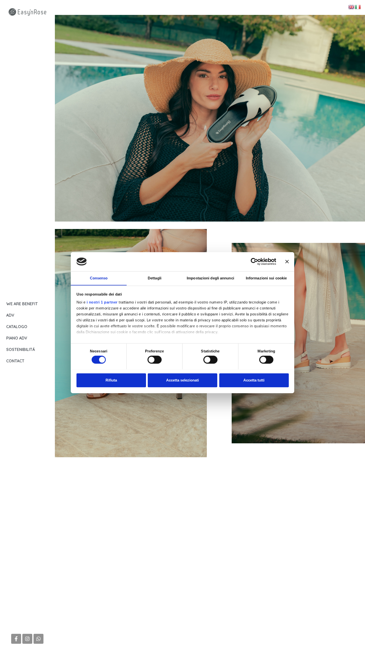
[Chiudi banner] (287, 261)
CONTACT (15, 360)
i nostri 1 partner (102, 302)
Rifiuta (111, 380)
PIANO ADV (16, 338)
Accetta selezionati (182, 380)
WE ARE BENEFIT (22, 303)
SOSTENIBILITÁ (20, 349)
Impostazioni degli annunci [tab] (210, 278)
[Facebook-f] (16, 639)
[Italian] (358, 6)
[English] (351, 6)
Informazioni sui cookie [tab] (266, 278)
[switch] (154, 360)
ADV (10, 315)
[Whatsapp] (38, 639)
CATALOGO (16, 326)
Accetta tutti (253, 380)
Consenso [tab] (99, 278)
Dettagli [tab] (154, 278)
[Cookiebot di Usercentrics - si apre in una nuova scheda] (254, 261)
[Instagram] (27, 639)
